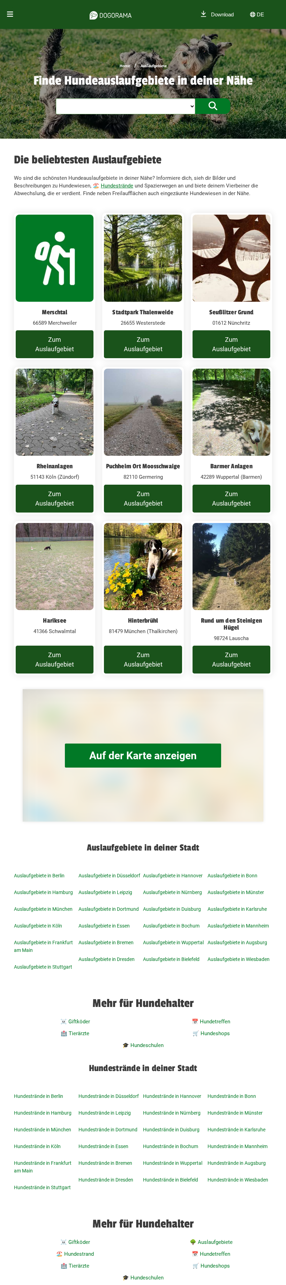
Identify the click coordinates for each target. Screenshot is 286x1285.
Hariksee (54, 620)
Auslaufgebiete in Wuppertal (173, 942)
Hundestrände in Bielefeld (170, 1180)
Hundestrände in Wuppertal (172, 1163)
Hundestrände (117, 186)
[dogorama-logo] (110, 14)
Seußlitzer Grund (231, 312)
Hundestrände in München (42, 1129)
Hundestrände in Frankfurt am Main (43, 1167)
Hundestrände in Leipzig (104, 1113)
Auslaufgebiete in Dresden (106, 959)
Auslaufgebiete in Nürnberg (172, 892)
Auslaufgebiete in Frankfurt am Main (43, 946)
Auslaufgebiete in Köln (38, 926)
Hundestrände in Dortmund (107, 1129)
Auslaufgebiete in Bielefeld (171, 959)
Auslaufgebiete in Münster (236, 892)
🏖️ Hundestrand (75, 1254)
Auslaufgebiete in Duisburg (172, 909)
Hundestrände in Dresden (105, 1180)
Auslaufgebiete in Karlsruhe (237, 909)
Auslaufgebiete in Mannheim (238, 926)
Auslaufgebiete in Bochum (171, 926)
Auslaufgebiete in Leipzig (105, 892)
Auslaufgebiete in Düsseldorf (109, 875)
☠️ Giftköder (75, 1021)
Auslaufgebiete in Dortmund (108, 909)
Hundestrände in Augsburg (237, 1163)
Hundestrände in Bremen (105, 1163)
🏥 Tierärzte (75, 1033)
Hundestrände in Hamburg (43, 1113)
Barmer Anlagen (231, 466)
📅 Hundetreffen (211, 1021)
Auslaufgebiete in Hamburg (43, 892)
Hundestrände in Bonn (232, 1096)
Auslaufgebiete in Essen (104, 926)
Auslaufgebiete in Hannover (173, 875)
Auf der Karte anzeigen (143, 755)
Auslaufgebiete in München (43, 909)
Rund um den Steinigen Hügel (231, 624)
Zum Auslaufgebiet (54, 344)
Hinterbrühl (143, 620)
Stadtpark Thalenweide (142, 312)
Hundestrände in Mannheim (238, 1146)
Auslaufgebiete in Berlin (39, 875)
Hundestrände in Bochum (170, 1146)
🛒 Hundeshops (211, 1033)
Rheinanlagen (55, 466)
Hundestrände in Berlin (38, 1096)
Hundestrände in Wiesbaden (238, 1180)
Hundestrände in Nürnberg (172, 1113)
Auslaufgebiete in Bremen (106, 942)
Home (125, 66)
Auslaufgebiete (154, 66)
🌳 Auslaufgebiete (211, 1242)
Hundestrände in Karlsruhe (236, 1129)
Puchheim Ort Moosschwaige (143, 466)
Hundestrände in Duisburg (171, 1129)
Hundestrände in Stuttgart (42, 1187)
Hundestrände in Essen (103, 1146)
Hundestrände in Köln (37, 1146)
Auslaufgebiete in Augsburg (237, 942)
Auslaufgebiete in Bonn (232, 875)
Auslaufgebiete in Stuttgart (43, 967)
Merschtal (55, 312)
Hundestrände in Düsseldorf (108, 1096)
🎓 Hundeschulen (143, 1045)
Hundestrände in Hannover (172, 1096)
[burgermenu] (10, 14)
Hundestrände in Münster (235, 1113)
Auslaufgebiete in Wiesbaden (239, 959)
